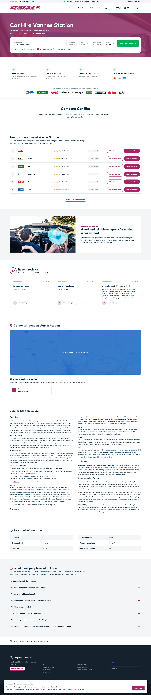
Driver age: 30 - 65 (46, 49)
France (28, 641)
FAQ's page (16, 482)
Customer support (103, 8)
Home (15, 641)
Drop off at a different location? (24, 49)
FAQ (91, 8)
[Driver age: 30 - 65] (38, 49)
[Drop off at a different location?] (13, 49)
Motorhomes (82, 8)
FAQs (45, 664)
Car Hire (72, 8)
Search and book (131, 151)
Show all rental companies (75, 199)
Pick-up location (18, 42)
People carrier (47, 672)
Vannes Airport (23, 390)
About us (46, 662)
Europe (21, 641)
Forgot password (82, 664)
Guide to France (25, 505)
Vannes (35, 641)
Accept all (138, 688)
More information (115, 151)
